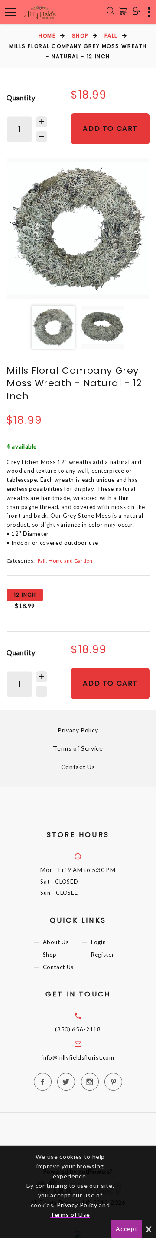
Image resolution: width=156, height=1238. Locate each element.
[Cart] (124, 11)
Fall (110, 35)
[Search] (110, 12)
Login (98, 942)
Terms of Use (70, 1214)
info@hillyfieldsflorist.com (78, 1057)
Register (102, 954)
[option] (78, 228)
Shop (80, 35)
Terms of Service (78, 748)
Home (47, 35)
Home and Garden (70, 560)
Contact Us (78, 766)
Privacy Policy (78, 730)
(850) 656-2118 (78, 1029)
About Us (56, 942)
